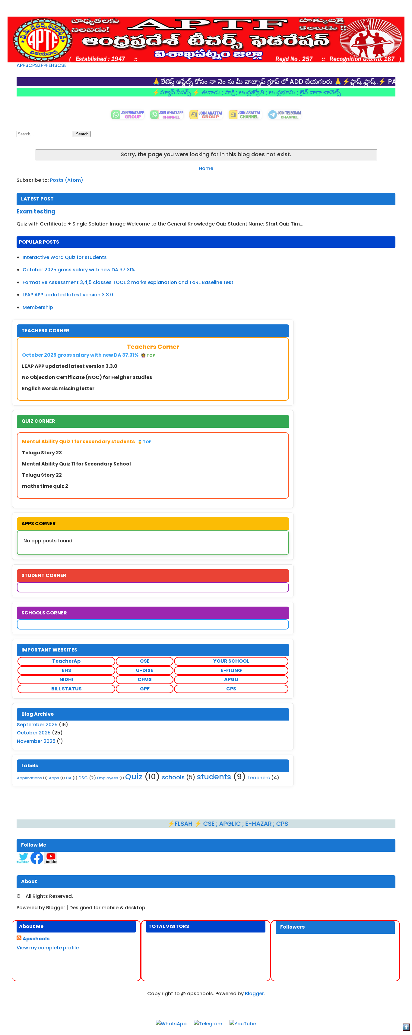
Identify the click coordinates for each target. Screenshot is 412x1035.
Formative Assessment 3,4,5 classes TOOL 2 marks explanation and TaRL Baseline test (128, 282)
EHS (53, 65)
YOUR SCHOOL (231, 661)
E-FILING (231, 670)
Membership (38, 307)
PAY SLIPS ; (381, 81)
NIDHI (66, 679)
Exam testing (36, 211)
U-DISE (144, 670)
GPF (145, 688)
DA (68, 778)
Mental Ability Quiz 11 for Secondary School (76, 463)
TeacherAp (66, 661)
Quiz (133, 776)
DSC (83, 778)
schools (173, 777)
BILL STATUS (66, 688)
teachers (259, 777)
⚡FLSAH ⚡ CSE (168, 823)
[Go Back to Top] (406, 1028)
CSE (62, 65)
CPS (33, 65)
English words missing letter (58, 388)
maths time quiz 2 (45, 486)
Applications (29, 778)
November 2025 (36, 741)
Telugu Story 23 (42, 452)
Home (206, 168)
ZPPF (43, 65)
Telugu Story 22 (42, 475)
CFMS (145, 679)
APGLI (231, 679)
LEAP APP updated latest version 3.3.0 (68, 294)
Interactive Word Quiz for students (65, 257)
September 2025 (37, 724)
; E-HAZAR (234, 823)
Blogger (254, 993)
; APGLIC (205, 823)
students (214, 776)
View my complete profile (48, 947)
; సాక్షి (205, 92)
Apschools (36, 939)
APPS (22, 65)
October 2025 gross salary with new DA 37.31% (79, 269)
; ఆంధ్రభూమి (257, 92)
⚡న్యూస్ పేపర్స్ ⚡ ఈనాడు (163, 92)
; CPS (257, 823)
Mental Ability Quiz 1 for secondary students (86, 441)
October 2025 (34, 732)
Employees (107, 778)
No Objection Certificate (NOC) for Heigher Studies (87, 377)
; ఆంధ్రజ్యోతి (227, 92)
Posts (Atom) (66, 180)
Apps (54, 778)
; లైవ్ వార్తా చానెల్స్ (295, 92)
